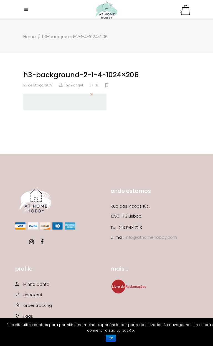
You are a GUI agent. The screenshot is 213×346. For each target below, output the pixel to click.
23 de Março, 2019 (37, 85)
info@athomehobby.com (151, 237)
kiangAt (77, 85)
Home (29, 36)
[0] (185, 11)
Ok (111, 338)
